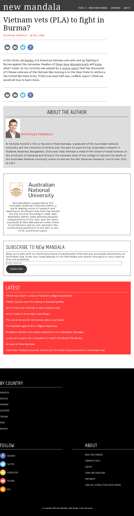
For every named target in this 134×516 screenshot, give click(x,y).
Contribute (90, 479)
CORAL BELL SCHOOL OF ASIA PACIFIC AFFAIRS (103, 485)
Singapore (4, 410)
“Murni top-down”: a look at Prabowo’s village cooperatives (39, 296)
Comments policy (92, 461)
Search (127, 7)
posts (85, 64)
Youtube (11, 481)
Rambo (29, 60)
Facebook (11, 456)
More (2, 422)
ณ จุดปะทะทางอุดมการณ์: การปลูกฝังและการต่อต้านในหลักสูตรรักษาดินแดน (44, 338)
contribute (115, 7)
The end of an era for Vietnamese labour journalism (35, 320)
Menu (81, 7)
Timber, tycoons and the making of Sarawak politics (35, 302)
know (98, 64)
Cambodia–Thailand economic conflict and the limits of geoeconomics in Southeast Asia (55, 350)
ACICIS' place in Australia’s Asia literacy (28, 314)
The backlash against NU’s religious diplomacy (32, 326)
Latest (13, 287)
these (59, 64)
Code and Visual (85, 508)
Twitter (10, 464)
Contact (88, 467)
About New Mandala (98, 7)
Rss (8, 489)
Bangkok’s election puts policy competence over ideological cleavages (45, 332)
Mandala (75, 64)
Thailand (4, 416)
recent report (70, 68)
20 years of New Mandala (20, 344)
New (66, 64)
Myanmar (4, 404)
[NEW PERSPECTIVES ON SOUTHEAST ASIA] (31, 6)
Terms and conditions (95, 473)
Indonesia (4, 392)
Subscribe (16, 269)
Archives (4, 429)
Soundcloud (12, 473)
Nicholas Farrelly (15, 35)
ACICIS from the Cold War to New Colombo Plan (33, 308)
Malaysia (4, 398)
